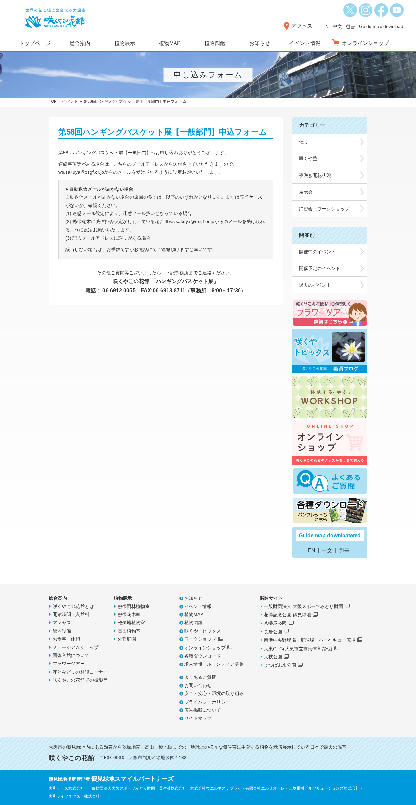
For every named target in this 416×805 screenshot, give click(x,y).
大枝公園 (273, 656)
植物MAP (170, 43)
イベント (70, 101)
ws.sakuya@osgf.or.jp (81, 172)
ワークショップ (200, 639)
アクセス (302, 26)
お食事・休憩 (66, 639)
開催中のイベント (317, 251)
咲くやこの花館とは (73, 606)
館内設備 (62, 631)
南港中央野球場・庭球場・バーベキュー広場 (310, 640)
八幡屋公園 (275, 623)
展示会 (306, 192)
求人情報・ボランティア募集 (214, 664)
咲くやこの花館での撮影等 (80, 680)
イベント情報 (304, 43)
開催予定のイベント (319, 268)
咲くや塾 (308, 158)
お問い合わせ (198, 685)
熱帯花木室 (129, 614)
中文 (337, 26)
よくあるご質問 (200, 677)
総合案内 (80, 43)
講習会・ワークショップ (324, 208)
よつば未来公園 (280, 665)
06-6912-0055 (118, 290)
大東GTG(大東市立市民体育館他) (298, 648)
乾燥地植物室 (131, 622)
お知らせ (259, 43)
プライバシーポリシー (207, 701)
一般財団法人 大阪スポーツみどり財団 (303, 606)
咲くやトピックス (202, 631)
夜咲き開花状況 (315, 175)
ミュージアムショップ (75, 647)
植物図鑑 (214, 43)
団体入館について (71, 655)
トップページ (35, 43)
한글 (350, 26)
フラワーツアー (69, 663)
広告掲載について (202, 710)
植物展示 (124, 43)
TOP (53, 101)
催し (303, 141)
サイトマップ (198, 718)
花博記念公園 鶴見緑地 (287, 614)
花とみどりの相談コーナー (80, 672)
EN (325, 26)
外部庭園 (127, 639)
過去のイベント (315, 285)
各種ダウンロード (202, 656)
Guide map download (381, 26)
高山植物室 (129, 631)
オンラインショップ (205, 647)
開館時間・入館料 (71, 614)
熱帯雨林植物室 (134, 606)
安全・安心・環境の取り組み (214, 693)
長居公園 (273, 631)
